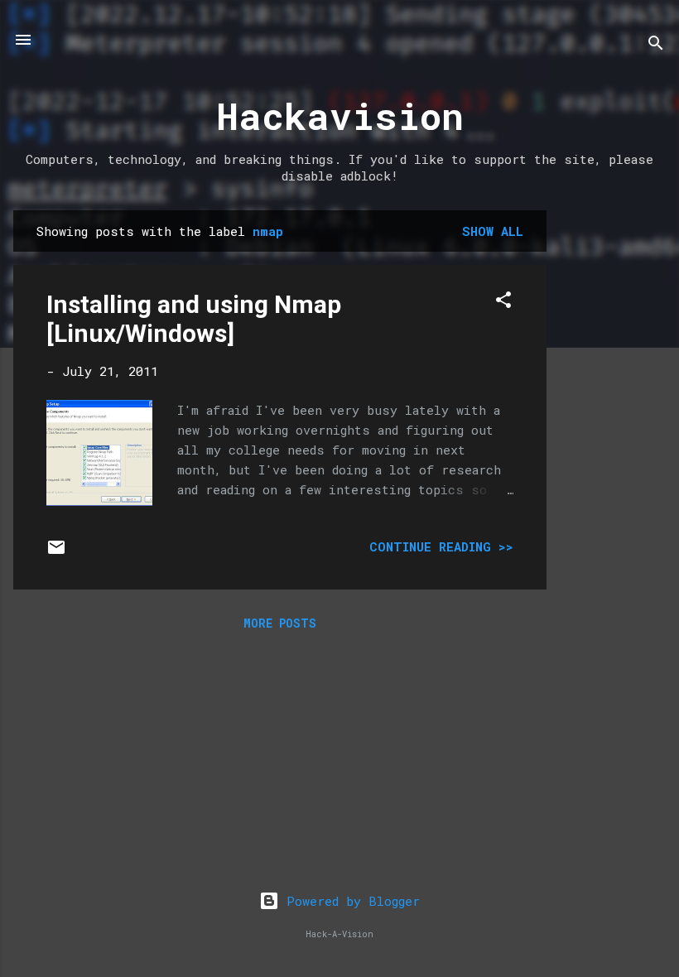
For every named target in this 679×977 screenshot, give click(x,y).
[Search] (656, 45)
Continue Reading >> (441, 546)
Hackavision (340, 115)
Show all (492, 231)
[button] (503, 302)
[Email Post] (56, 552)
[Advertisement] (613, 458)
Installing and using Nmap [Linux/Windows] (193, 319)
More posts (279, 623)
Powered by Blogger (349, 901)
